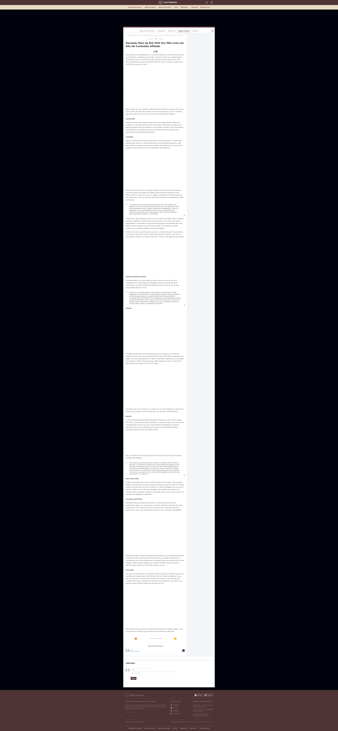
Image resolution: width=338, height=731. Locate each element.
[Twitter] (183, 650)
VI (212, 722)
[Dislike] (175, 638)
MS (205, 722)
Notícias (195, 31)
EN (185, 722)
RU (183, 722)
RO (197, 722)
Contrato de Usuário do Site (136, 722)
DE (190, 722)
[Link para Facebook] (171, 705)
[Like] (135, 638)
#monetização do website (155, 646)
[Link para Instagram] (212, 31)
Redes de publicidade (164, 7)
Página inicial (132, 35)
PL (195, 722)
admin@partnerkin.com (131, 712)
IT (202, 722)
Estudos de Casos (183, 31)
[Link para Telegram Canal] (171, 711)
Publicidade (194, 7)
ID (192, 722)
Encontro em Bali (205, 7)
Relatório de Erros (176, 722)
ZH (200, 722)
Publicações (161, 31)
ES (188, 722)
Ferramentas (184, 7)
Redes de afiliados (150, 7)
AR (210, 722)
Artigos (176, 7)
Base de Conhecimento (147, 31)
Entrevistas (171, 31)
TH (207, 722)
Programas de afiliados (134, 7)
